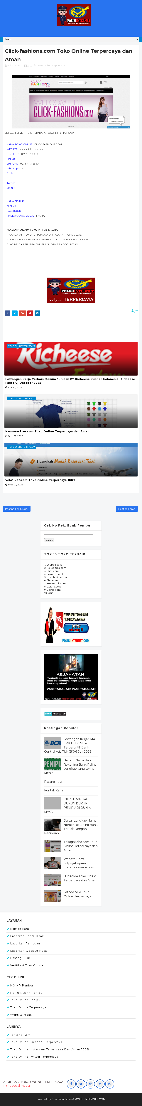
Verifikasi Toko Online (26, 965)
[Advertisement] (71, 328)
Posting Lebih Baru (16, 509)
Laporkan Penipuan (25, 943)
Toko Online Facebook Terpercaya (36, 1042)
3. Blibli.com (51, 571)
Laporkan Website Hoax (28, 950)
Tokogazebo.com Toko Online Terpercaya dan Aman (81, 846)
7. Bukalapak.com (55, 583)
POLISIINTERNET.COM (90, 1099)
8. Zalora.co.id (53, 586)
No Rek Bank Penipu (26, 992)
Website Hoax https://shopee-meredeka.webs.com (79, 863)
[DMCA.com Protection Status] (55, 713)
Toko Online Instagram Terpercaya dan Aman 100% (49, 1049)
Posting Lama (126, 509)
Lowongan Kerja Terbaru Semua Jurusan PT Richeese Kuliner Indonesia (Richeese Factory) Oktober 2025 (70, 380)
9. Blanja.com (52, 589)
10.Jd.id (48, 593)
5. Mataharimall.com (56, 577)
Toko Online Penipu (25, 1000)
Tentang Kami (21, 1034)
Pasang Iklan (53, 781)
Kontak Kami (53, 790)
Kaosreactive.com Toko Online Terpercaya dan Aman (47, 431)
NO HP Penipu (21, 985)
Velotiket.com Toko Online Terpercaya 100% (40, 480)
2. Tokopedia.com (55, 567)
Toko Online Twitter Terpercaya (34, 1056)
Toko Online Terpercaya (51, 65)
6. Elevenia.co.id (53, 580)
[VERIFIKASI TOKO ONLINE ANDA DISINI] (67, 624)
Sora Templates (62, 1099)
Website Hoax (21, 1014)
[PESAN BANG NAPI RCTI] (71, 677)
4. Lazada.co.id (53, 574)
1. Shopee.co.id (53, 564)
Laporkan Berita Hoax (27, 936)
